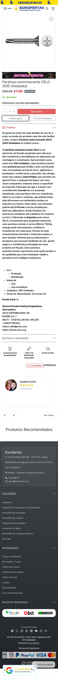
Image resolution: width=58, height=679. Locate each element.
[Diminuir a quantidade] (4, 111)
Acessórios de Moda (11, 528)
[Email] (45, 630)
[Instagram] (21, 630)
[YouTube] (36, 630)
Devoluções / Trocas (11, 561)
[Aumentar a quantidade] (13, 111)
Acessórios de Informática (14, 523)
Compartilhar (36, 365)
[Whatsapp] (41, 630)
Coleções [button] (9, 493)
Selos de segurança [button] (15, 602)
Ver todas (6, 539)
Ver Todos (49, 415)
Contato (6, 582)
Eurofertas (34, 643)
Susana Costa (28, 381)
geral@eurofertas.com (19, 481)
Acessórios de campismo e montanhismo (21, 507)
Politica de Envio (9, 577)
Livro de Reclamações (12, 593)
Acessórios (7, 502)
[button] (8, 8)
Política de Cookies (11, 567)
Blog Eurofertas (9, 587)
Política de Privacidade (12, 572)
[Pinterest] (31, 630)
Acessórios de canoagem (13, 513)
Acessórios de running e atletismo (17, 533)
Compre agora (15, 118)
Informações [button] (10, 548)
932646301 (14, 478)
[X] (17, 630)
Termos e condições (11, 556)
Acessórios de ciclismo (12, 518)
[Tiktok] (26, 630)
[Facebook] (12, 630)
